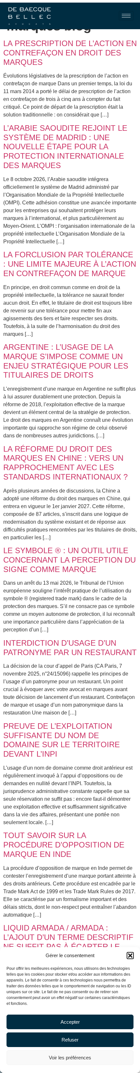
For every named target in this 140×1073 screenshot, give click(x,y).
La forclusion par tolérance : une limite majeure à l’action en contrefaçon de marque (69, 264)
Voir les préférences (70, 1057)
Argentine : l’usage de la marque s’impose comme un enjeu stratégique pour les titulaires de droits (65, 361)
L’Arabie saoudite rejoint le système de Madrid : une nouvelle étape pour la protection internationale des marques (65, 147)
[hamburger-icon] (126, 15)
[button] (130, 955)
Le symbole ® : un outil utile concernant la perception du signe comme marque (69, 560)
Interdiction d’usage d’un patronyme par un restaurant (70, 648)
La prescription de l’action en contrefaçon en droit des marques (70, 53)
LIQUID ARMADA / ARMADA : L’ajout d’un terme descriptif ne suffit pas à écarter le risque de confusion (68, 941)
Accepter (70, 1022)
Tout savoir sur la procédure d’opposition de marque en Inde (63, 845)
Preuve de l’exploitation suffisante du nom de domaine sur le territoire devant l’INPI (61, 740)
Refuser (70, 1040)
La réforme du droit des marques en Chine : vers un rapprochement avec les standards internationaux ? (65, 463)
